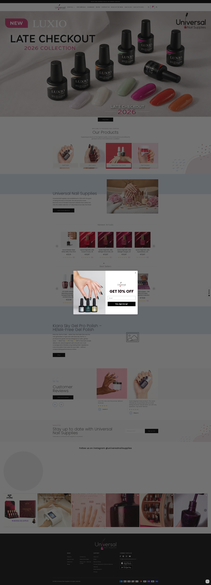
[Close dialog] (135, 272)
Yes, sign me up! (121, 304)
